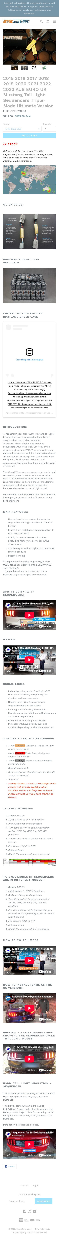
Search (24, 1185)
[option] (15, 68)
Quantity (47, 124)
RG (22, 413)
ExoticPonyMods (24, 1229)
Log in (35, 1185)
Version (6, 124)
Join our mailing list (29, 1194)
